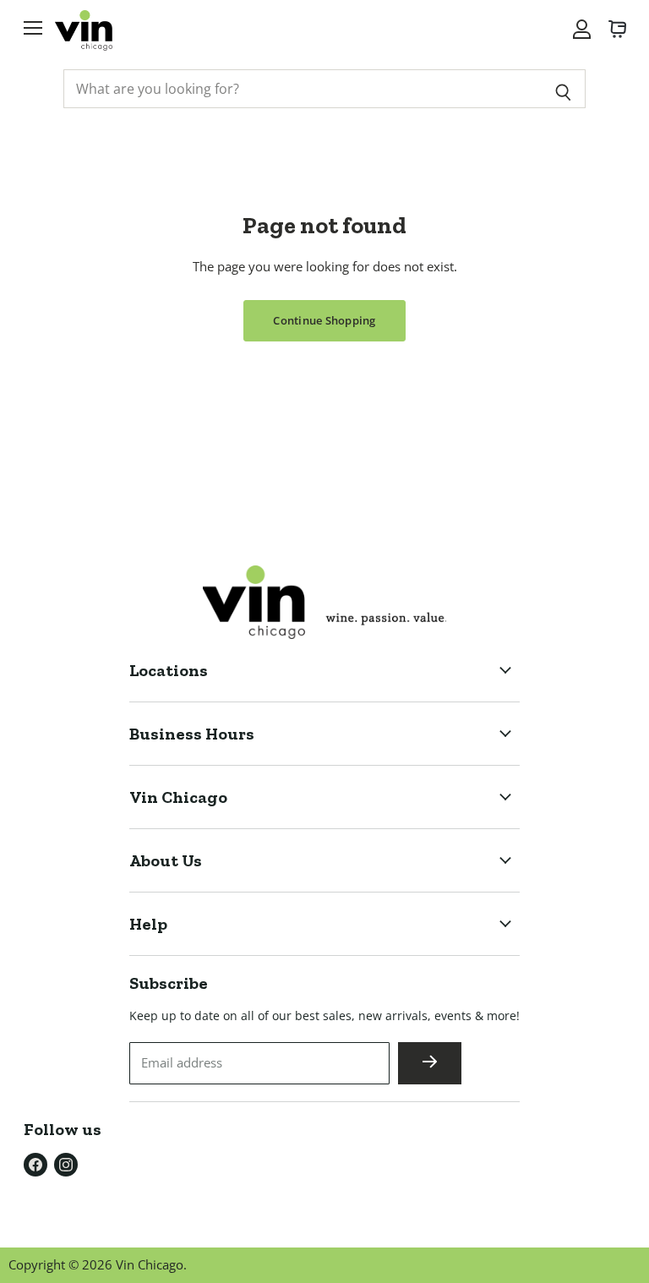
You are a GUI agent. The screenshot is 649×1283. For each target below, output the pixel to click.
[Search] (563, 88)
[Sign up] (429, 1063)
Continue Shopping (324, 320)
